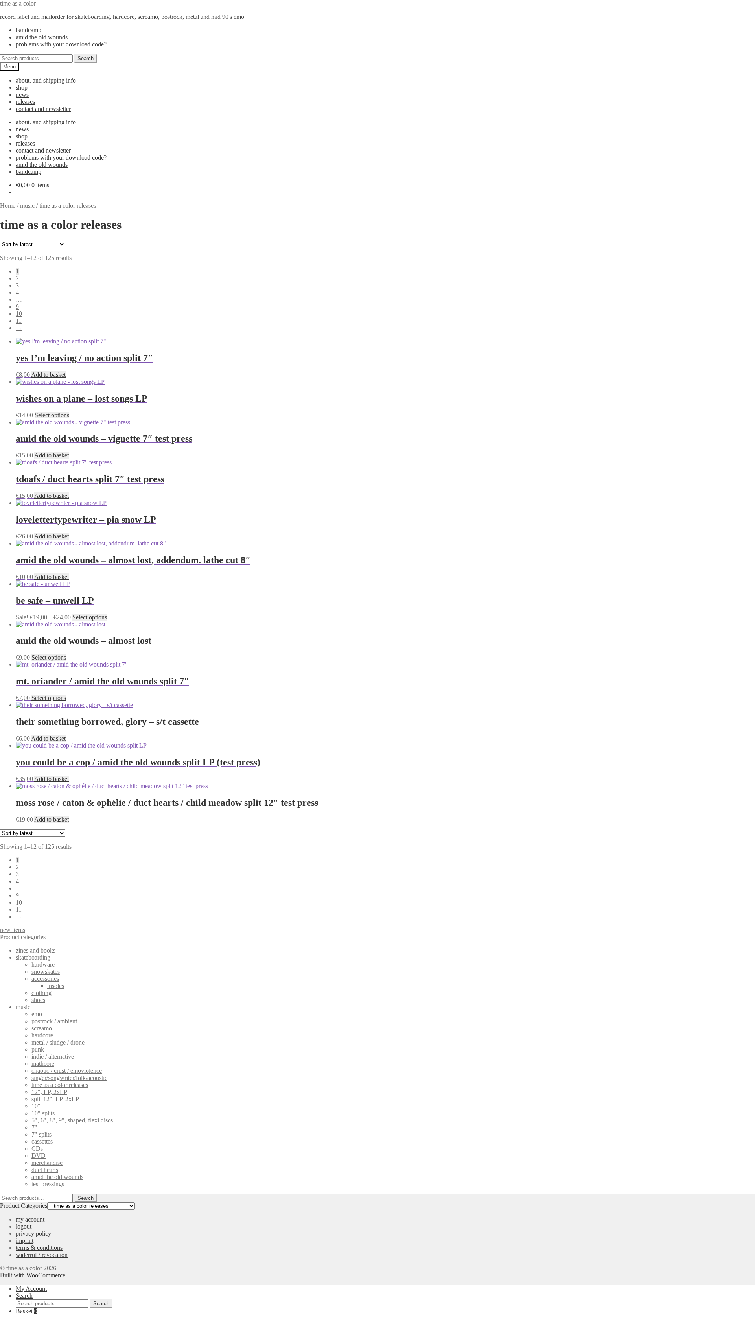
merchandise (47, 1162)
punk (37, 1049)
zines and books (35, 950)
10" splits (43, 1113)
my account (30, 1219)
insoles (55, 985)
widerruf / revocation (42, 1254)
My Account (31, 1288)
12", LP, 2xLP (49, 1092)
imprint (24, 1240)
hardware (43, 964)
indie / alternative (52, 1056)
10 (19, 313)
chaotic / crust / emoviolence (66, 1070)
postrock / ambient (54, 1021)
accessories (45, 978)
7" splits (41, 1134)
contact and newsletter (43, 108)
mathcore (42, 1063)
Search (85, 58)
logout (23, 1226)
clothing (41, 992)
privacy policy (33, 1233)
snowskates (45, 971)
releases (25, 101)
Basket (26, 1311)
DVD (38, 1155)
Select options (52, 415)
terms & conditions (39, 1247)
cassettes (42, 1141)
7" (34, 1127)
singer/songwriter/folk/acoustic (69, 1077)
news (22, 94)
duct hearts (44, 1169)
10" (36, 1106)
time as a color (18, 3)
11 (19, 320)
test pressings (47, 1184)
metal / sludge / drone (58, 1042)
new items (12, 930)
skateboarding (33, 957)
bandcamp (28, 30)
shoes (38, 1000)
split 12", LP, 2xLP (55, 1099)
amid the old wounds (42, 37)
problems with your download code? (61, 44)
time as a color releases (59, 1084)
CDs (37, 1148)
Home (7, 205)
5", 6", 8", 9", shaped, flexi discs (72, 1120)
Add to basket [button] (48, 374)
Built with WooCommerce (32, 1275)
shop (22, 87)
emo (36, 1014)
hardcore (42, 1035)
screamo (41, 1028)
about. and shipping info (46, 80)
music (27, 205)
